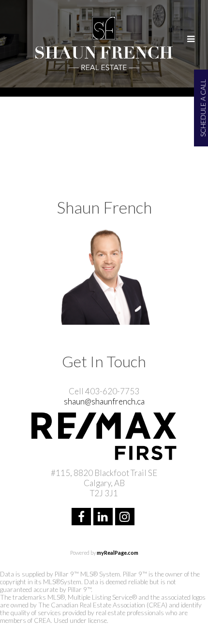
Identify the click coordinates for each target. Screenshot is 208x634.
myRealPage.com (117, 552)
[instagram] (126, 518)
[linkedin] (104, 518)
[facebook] (82, 518)
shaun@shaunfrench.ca (104, 401)
